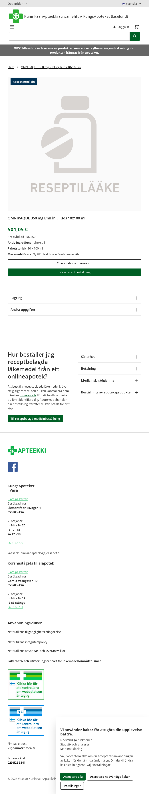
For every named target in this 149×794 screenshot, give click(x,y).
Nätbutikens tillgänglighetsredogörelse (34, 632)
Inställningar (72, 786)
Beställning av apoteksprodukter (106, 392)
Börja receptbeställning (74, 272)
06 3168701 (15, 607)
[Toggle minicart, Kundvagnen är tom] (136, 27)
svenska (131, 4)
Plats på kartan (18, 499)
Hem (11, 67)
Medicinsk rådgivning (97, 380)
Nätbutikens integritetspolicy (27, 642)
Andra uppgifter (23, 309)
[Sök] (135, 36)
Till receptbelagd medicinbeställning (35, 419)
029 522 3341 (16, 763)
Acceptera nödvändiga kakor (110, 777)
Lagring (16, 297)
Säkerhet (88, 356)
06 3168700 (15, 543)
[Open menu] (12, 27)
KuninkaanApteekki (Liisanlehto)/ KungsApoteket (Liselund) (76, 16)
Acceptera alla (73, 777)
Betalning (88, 368)
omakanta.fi (28, 395)
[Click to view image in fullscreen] (74, 144)
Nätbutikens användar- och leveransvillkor (36, 651)
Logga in (123, 27)
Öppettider (15, 4)
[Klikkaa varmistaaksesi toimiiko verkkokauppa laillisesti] (74, 684)
